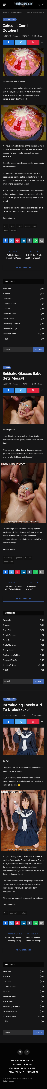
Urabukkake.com (9, 1081)
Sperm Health (8, 319)
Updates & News (10, 19)
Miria (6, 230)
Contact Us (32, 1072)
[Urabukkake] (23, 4)
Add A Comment (23, 267)
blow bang (8, 558)
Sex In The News (9, 314)
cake (12, 226)
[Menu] (4, 5)
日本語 (5, 339)
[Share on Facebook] (8, 42)
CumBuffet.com (9, 304)
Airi (5, 226)
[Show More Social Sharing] (41, 42)
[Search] (43, 5)
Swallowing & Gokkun (11, 324)
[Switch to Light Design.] (38, 4)
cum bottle (14, 913)
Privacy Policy (16, 1072)
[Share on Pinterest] (33, 42)
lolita (24, 913)
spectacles (8, 562)
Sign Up (32, 1068)
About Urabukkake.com (22, 1061)
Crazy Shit (7, 299)
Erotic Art (6, 309)
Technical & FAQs (10, 329)
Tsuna (13, 230)
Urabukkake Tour (17, 1068)
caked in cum (30, 226)
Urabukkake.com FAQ (22, 1064)
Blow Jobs (7, 289)
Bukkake (6, 294)
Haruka (28, 558)
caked (19, 226)
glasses (19, 558)
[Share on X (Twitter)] (21, 42)
